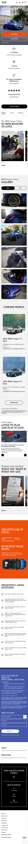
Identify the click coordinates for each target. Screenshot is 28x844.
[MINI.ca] (3, 2)
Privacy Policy (4, 827)
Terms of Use (4, 830)
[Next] (25, 455)
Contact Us (3, 818)
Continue (9, 731)
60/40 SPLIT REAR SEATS (7, 538)
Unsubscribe (4, 823)
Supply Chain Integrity (6, 834)
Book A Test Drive (14, 106)
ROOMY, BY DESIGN (17, 538)
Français (3, 832)
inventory (10, 642)
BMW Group (4, 820)
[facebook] (14, 777)
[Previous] (2, 455)
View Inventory (14, 38)
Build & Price (14, 34)
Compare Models (14, 402)
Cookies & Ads (4, 825)
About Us (3, 813)
